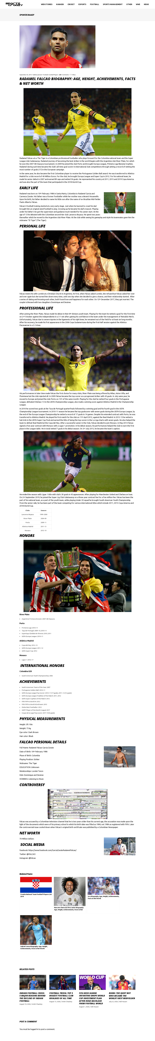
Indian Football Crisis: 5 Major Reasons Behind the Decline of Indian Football (32, 997)
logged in (34, 1029)
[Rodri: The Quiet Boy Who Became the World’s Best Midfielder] (122, 982)
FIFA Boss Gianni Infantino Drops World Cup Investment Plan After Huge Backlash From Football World (92, 998)
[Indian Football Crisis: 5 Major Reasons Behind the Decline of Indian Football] (33, 982)
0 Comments (65, 75)
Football (45, 75)
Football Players (53, 75)
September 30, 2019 (26, 75)
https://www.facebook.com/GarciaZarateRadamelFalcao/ (52, 850)
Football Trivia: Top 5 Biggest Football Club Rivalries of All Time (61, 996)
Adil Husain (95, 1007)
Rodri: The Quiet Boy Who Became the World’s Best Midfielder (122, 996)
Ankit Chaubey (37, 1004)
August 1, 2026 (84, 1007)
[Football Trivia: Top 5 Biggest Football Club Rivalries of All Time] (62, 982)
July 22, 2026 (113, 1001)
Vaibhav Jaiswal (37, 75)
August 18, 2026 (25, 1004)
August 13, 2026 (54, 1001)
